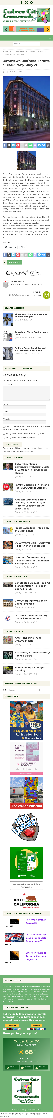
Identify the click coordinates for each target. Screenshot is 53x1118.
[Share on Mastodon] (35, 145)
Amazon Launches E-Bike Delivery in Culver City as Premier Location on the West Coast (30, 504)
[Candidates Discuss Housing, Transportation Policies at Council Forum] (8, 585)
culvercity (14, 262)
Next (47, 30)
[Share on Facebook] (5, 145)
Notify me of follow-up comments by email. (25, 433)
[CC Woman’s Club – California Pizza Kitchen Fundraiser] (8, 545)
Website (6, 419)
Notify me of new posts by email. (20, 438)
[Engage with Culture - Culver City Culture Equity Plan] (26, 773)
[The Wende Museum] (26, 808)
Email (5, 411)
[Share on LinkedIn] (13, 145)
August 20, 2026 (24, 592)
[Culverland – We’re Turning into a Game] (8, 336)
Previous (6, 30)
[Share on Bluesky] (43, 145)
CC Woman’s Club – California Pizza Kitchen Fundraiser (32, 544)
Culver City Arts (14, 631)
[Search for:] (26, 43)
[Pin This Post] (18, 145)
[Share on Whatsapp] (30, 145)
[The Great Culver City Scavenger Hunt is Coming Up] (8, 319)
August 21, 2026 (24, 477)
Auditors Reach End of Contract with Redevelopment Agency (30, 349)
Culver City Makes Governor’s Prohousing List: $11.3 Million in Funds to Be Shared (32, 468)
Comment (7, 384)
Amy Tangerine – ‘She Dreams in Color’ (28, 639)
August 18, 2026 (24, 607)
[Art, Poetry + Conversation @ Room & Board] (8, 655)
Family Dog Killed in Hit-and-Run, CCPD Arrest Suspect (32, 486)
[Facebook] (21, 2)
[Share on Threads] (48, 145)
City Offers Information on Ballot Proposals (31, 602)
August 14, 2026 (24, 567)
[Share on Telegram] (39, 145)
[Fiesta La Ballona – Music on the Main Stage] (8, 530)
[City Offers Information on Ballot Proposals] (8, 603)
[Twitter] (26, 2)
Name (6, 404)
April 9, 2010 (22, 320)
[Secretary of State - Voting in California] (26, 907)
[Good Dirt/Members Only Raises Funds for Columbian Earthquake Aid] (8, 560)
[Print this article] (26, 145)
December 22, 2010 (26, 353)
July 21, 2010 (10, 72)
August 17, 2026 (24, 549)
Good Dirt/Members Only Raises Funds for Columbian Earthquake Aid (32, 560)
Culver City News (14, 457)
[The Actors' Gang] (26, 274)
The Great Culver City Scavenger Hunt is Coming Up (31, 315)
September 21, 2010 (26, 337)
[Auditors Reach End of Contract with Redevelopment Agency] (8, 353)
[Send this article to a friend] (22, 145)
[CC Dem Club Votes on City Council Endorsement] (8, 618)
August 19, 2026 (24, 512)
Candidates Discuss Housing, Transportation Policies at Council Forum (32, 586)
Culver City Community (17, 521)
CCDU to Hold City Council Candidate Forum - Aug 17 (36, 944)
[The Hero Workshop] (26, 843)
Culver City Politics (16, 576)
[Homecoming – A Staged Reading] (8, 670)
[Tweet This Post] (9, 145)
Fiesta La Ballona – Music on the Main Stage (32, 529)
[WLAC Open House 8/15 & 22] (26, 738)
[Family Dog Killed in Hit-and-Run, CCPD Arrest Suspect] (8, 487)
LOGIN (38, 1110)
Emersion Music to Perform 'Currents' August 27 (36, 926)
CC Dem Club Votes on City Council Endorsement (31, 617)
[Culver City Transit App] (26, 877)
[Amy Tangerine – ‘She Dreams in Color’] (8, 640)
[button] (49, 38)
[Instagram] (31, 2)
